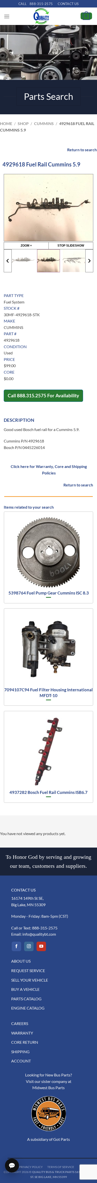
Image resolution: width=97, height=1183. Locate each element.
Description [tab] (19, 420)
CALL (35, 4)
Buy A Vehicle (25, 989)
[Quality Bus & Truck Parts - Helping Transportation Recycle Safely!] (41, 16)
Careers (19, 1023)
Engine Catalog (28, 1008)
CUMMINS (44, 123)
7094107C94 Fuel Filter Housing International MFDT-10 (48, 692)
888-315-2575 (44, 927)
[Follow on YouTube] (41, 946)
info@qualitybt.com (39, 934)
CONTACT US (68, 4)
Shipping (20, 1051)
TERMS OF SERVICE (60, 1167)
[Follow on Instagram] (29, 946)
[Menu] (7, 16)
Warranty (22, 1033)
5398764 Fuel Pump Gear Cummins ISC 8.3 (48, 592)
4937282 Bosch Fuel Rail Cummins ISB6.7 (48, 792)
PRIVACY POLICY (31, 1167)
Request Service (28, 970)
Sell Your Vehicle (29, 980)
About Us (21, 961)
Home (6, 123)
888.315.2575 (31, 395)
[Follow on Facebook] (16, 946)
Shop (23, 123)
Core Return (24, 1042)
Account (21, 1060)
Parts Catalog (26, 998)
